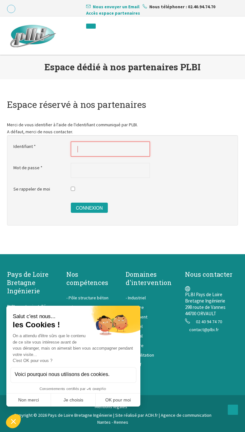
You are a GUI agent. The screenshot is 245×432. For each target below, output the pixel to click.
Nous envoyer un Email (116, 7)
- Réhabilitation (140, 355)
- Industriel (136, 298)
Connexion (89, 208)
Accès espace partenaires (113, 13)
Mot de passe (27, 168)
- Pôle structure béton (87, 298)
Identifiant (24, 146)
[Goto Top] (233, 410)
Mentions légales (111, 406)
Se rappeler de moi (31, 189)
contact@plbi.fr (204, 329)
